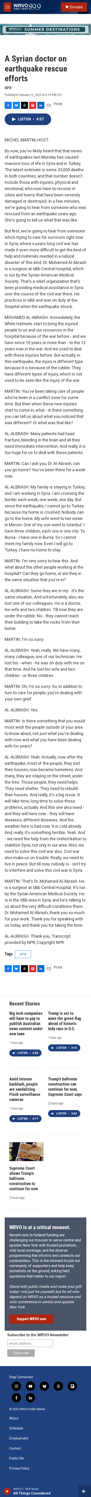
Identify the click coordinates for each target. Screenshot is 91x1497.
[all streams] (85, 1491)
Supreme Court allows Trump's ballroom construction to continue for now (23, 1178)
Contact (15, 1448)
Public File (16, 1458)
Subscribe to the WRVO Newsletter (38, 1335)
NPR (23, 954)
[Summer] (45, 29)
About (13, 1418)
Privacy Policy (19, 1468)
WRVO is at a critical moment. (39, 1227)
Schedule (16, 1428)
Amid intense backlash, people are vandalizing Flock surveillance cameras (24, 1089)
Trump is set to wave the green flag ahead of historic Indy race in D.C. (64, 1021)
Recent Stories (24, 1004)
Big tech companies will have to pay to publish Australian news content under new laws (26, 1023)
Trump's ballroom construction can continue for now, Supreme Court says (65, 1087)
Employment (18, 1438)
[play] (7, 1491)
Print (58, 103)
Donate (76, 7)
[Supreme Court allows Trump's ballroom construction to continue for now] (26, 1151)
